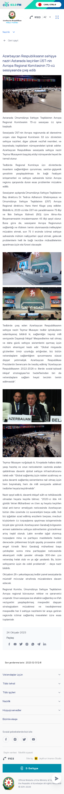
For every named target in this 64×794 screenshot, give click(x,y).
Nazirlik (6, 701)
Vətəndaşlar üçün (13, 674)
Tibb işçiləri (9, 692)
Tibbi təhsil (9, 683)
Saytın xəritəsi (10, 752)
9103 (37, 17)
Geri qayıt (13, 40)
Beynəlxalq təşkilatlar (15, 48)
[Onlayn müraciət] (56, 778)
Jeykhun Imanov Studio (50, 758)
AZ (45, 17)
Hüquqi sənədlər (12, 710)
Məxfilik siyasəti (25, 752)
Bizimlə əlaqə (10, 719)
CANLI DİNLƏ (49, 4)
